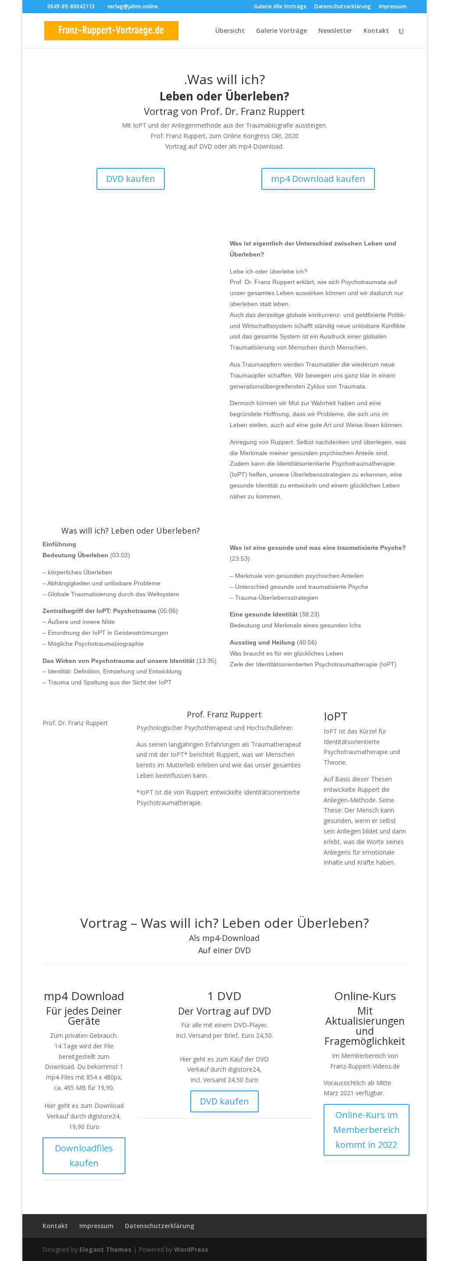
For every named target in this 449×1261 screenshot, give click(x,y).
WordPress (191, 1249)
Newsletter (335, 31)
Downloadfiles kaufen (84, 1155)
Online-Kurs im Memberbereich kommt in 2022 (366, 1130)
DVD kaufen (130, 179)
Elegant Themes (105, 1249)
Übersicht (230, 31)
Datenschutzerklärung (342, 7)
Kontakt (376, 31)
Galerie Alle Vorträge (280, 7)
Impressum (392, 7)
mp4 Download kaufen (318, 179)
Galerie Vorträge (281, 31)
